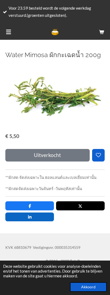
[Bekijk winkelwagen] (101, 31)
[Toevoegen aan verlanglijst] (98, 155)
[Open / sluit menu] (8, 31)
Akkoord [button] (88, 287)
